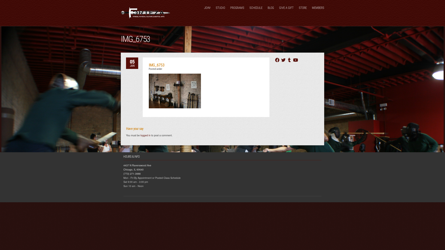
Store (303, 8)
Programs (237, 8)
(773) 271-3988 (132, 173)
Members (318, 8)
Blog (271, 8)
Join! (207, 8)
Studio (220, 8)
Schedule (255, 8)
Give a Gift (286, 8)
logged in (145, 135)
